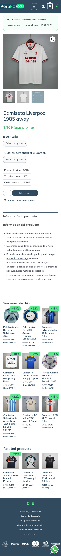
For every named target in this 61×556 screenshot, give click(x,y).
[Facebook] (28, 503)
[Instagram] (33, 503)
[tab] (30, 216)
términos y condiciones (30, 511)
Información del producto (21, 225)
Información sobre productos (30, 525)
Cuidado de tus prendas (30, 529)
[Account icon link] (43, 6)
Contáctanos (30, 534)
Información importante (20, 216)
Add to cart (25, 193)
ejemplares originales (17, 241)
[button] (19, 200)
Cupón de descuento (30, 516)
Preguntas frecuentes (30, 520)
